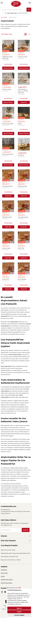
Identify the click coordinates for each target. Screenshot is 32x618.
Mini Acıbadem (22, 279)
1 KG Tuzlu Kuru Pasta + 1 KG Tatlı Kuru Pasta (23, 91)
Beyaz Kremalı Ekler (8, 124)
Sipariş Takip (4, 573)
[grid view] (25, 34)
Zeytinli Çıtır (5, 279)
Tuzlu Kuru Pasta (22, 57)
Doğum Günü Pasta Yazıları (8, 550)
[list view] (29, 34)
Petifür (20, 124)
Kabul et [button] (19, 608)
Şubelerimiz (4, 570)
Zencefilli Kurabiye (23, 217)
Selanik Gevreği (22, 186)
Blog (5, 605)
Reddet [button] (19, 611)
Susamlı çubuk (6, 248)
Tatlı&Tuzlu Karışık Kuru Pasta (7, 57)
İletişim (3, 576)
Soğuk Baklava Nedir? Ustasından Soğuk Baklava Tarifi (15, 553)
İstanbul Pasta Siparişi (7, 579)
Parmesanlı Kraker (7, 186)
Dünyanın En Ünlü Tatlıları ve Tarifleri (10, 560)
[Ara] (29, 10)
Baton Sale (21, 248)
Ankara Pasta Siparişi (6, 583)
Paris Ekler (21, 155)
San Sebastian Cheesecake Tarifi (9, 556)
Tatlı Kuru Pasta (6, 89)
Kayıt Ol (25, 530)
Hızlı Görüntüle (8, 64)
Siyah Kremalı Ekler (7, 154)
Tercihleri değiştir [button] (19, 615)
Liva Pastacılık (5, 60)
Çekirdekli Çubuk (7, 217)
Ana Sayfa (4, 17)
